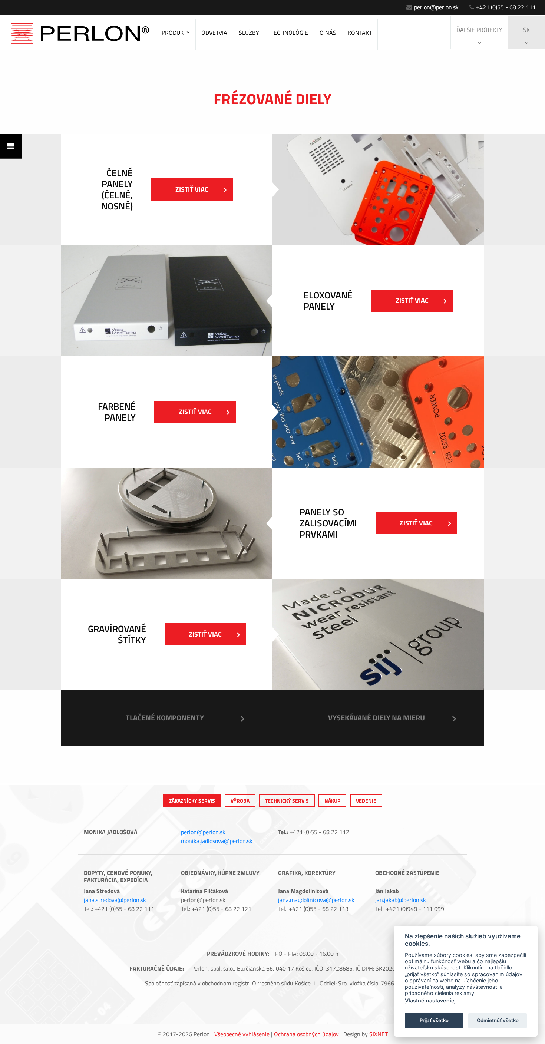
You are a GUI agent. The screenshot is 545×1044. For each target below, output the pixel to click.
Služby (249, 32)
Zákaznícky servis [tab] (192, 801)
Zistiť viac (191, 189)
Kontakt (360, 32)
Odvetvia (214, 32)
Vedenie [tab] (366, 801)
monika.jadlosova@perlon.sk (216, 840)
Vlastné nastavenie (430, 1000)
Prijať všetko (434, 1020)
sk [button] (526, 29)
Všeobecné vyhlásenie (242, 1034)
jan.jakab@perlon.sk (400, 899)
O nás (328, 32)
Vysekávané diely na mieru (376, 717)
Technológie (289, 32)
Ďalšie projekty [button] (479, 29)
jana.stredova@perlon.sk (115, 899)
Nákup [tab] (332, 801)
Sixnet (378, 1034)
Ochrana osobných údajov (306, 1034)
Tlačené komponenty (165, 717)
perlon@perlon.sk (436, 7)
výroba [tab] (240, 801)
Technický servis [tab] (287, 801)
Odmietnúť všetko (498, 1020)
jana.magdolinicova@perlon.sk (316, 899)
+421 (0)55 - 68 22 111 (506, 7)
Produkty (176, 32)
